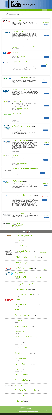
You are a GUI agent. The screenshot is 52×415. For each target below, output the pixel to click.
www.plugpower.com (44, 273)
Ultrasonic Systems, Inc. (21, 89)
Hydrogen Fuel (21, 224)
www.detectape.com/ (46, 22)
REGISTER (46, 0)
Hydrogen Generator (33, 224)
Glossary (39, 0)
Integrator (13, 189)
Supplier (33, 46)
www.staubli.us (46, 215)
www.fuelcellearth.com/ (45, 128)
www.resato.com (44, 269)
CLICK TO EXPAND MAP (26, 231)
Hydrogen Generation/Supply (30, 207)
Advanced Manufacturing (20, 46)
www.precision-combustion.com (44, 198)
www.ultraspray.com (46, 91)
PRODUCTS (13, 10)
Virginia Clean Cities (19, 410)
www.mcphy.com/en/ (46, 183)
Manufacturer (27, 46)
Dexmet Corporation (20, 140)
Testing (35, 46)
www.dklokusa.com (46, 55)
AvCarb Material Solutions (22, 126)
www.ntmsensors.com (46, 157)
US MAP (17, 10)
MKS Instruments (18, 31)
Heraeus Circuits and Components (25, 169)
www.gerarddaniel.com (43, 252)
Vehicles (21, 225)
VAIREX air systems (19, 101)
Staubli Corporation (19, 213)
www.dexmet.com (46, 142)
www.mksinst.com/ (46, 33)
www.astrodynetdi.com (43, 386)
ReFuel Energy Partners (21, 77)
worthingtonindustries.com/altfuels (44, 64)
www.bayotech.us (46, 224)
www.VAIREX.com (46, 103)
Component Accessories (20, 150)
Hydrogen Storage (14, 225)
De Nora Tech (17, 113)
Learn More (46, 24)
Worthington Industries (20, 62)
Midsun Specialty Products (22, 20)
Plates (26, 150)
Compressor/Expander (19, 108)
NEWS (22, 10)
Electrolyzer (21, 175)
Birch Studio (25, 410)
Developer (24, 207)
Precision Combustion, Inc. (22, 195)
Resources (42, 0)
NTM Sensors (17, 155)
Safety (21, 163)
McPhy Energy (17, 181)
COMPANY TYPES (7, 10)
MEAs (24, 150)
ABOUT (26, 10)
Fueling (17, 224)
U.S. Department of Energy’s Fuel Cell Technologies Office (28, 411)
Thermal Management (15, 47)
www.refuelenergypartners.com (44, 80)
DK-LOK (15, 53)
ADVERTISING (30, 10)
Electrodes (18, 120)
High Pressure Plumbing (20, 56)
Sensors (30, 46)
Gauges (24, 46)
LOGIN (50, 0)
